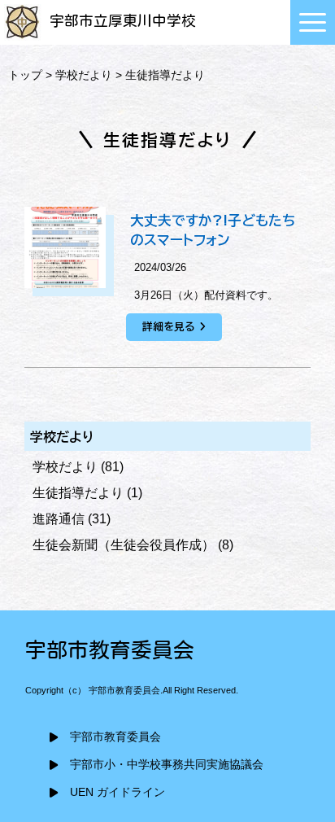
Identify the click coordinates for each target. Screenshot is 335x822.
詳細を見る (168, 326)
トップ (25, 74)
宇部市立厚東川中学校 (123, 21)
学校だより (83, 74)
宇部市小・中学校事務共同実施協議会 (166, 765)
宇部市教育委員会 (115, 737)
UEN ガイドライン (117, 792)
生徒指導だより (78, 493)
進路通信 (59, 519)
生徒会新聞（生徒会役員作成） (124, 545)
